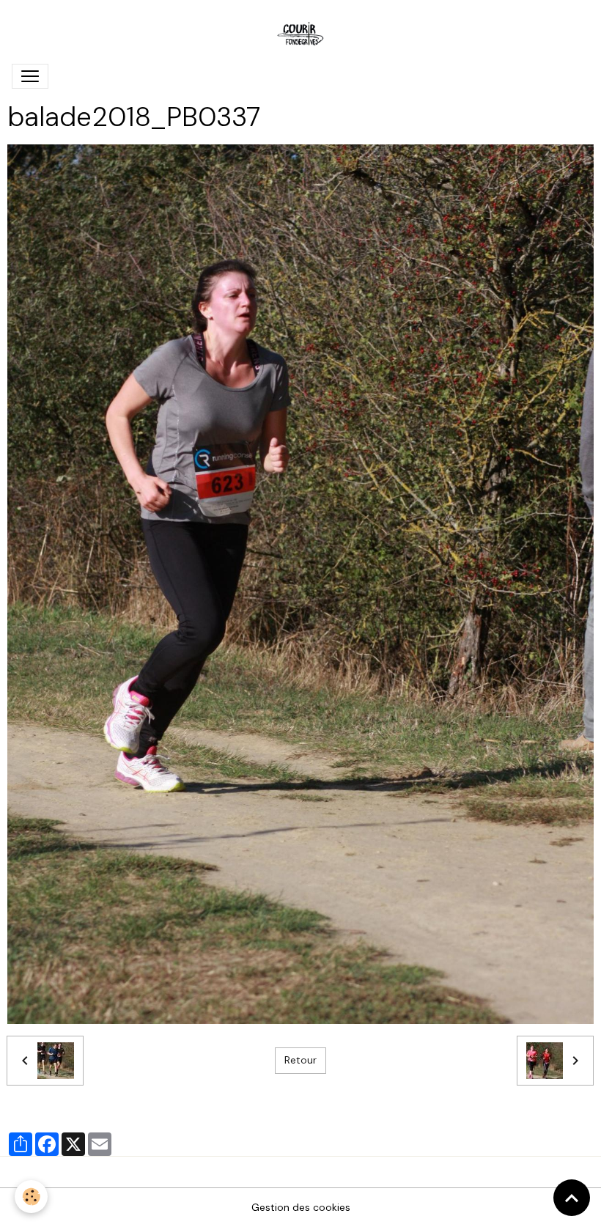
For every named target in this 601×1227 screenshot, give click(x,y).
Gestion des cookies (300, 1207)
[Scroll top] (571, 1197)
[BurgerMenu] (30, 76)
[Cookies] (31, 1196)
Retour (300, 1059)
